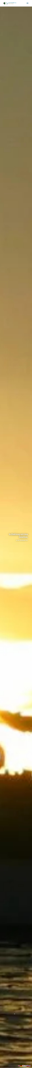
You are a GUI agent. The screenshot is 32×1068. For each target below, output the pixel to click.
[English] (19, 1065)
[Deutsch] (21, 1065)
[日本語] (23, 1065)
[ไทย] (30, 1065)
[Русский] (28, 1065)
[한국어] (25, 1065)
